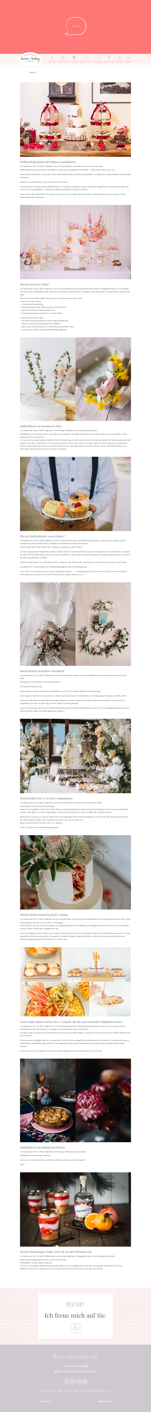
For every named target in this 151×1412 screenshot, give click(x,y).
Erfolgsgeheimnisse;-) (108, 289)
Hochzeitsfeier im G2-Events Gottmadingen (46, 798)
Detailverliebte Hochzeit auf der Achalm (44, 914)
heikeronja (28, 166)
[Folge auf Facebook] (66, 1381)
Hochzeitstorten (79, 166)
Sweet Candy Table (94, 166)
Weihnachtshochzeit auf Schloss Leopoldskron (48, 162)
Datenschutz (105, 1401)
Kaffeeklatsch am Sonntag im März (41, 426)
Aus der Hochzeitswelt (63, 166)
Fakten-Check (106, 541)
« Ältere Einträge (26, 1278)
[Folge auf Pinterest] (78, 1381)
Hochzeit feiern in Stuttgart (79, 292)
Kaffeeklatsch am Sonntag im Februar (42, 1147)
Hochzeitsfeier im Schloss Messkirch (42, 671)
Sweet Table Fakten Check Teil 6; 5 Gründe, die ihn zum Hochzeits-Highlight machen (71, 1022)
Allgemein (49, 166)
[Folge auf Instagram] (72, 1381)
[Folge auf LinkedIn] (84, 1381)
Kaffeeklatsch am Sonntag (75, 430)
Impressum (46, 1401)
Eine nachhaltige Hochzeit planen (85, 289)
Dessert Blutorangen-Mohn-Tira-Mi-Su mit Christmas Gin (56, 1252)
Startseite (24, 72)
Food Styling (123, 289)
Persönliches (92, 430)
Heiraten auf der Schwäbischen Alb (34, 292)
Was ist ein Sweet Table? (34, 284)
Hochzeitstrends (111, 292)
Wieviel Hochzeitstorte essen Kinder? (42, 536)
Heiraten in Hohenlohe (58, 292)
